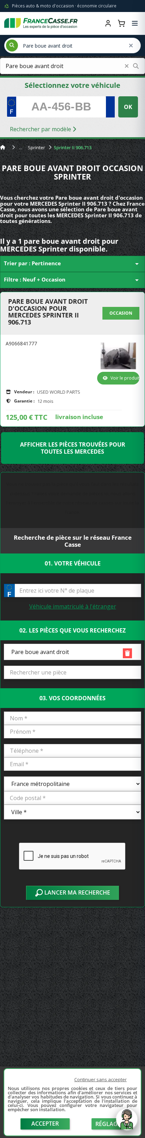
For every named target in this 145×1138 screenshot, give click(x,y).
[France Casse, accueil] (40, 23)
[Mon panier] (121, 23)
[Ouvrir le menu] (135, 23)
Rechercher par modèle (41, 129)
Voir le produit (125, 378)
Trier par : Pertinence (72, 264)
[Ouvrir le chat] (126, 1123)
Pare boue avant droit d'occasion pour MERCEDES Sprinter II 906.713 (48, 312)
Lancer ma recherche (76, 892)
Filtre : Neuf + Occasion (72, 280)
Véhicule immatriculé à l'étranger (72, 606)
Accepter (45, 1123)
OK (128, 107)
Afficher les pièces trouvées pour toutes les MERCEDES (72, 448)
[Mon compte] (108, 23)
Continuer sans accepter (100, 1079)
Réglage (108, 1124)
